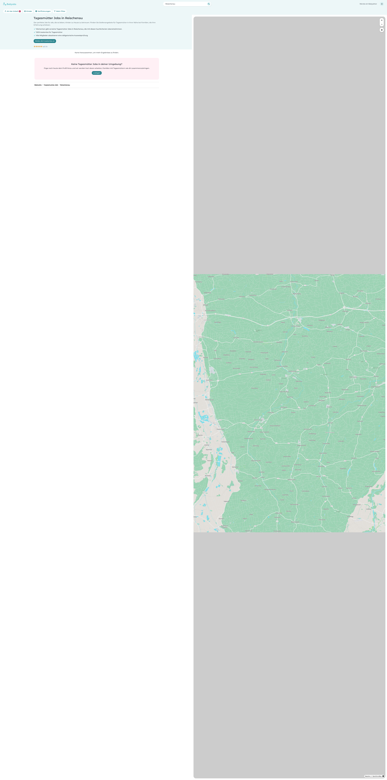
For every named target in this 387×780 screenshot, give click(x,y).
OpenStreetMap (377, 776)
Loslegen (96, 73)
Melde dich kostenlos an (45, 41)
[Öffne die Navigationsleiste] (382, 4)
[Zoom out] (382, 24)
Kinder (29, 11)
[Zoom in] (382, 20)
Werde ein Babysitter (368, 4)
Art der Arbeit (13, 11)
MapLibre (367, 776)
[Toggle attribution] (383, 776)
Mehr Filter (60, 11)
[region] (289, 397)
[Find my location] (382, 30)
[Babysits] (9, 4)
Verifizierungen (44, 11)
